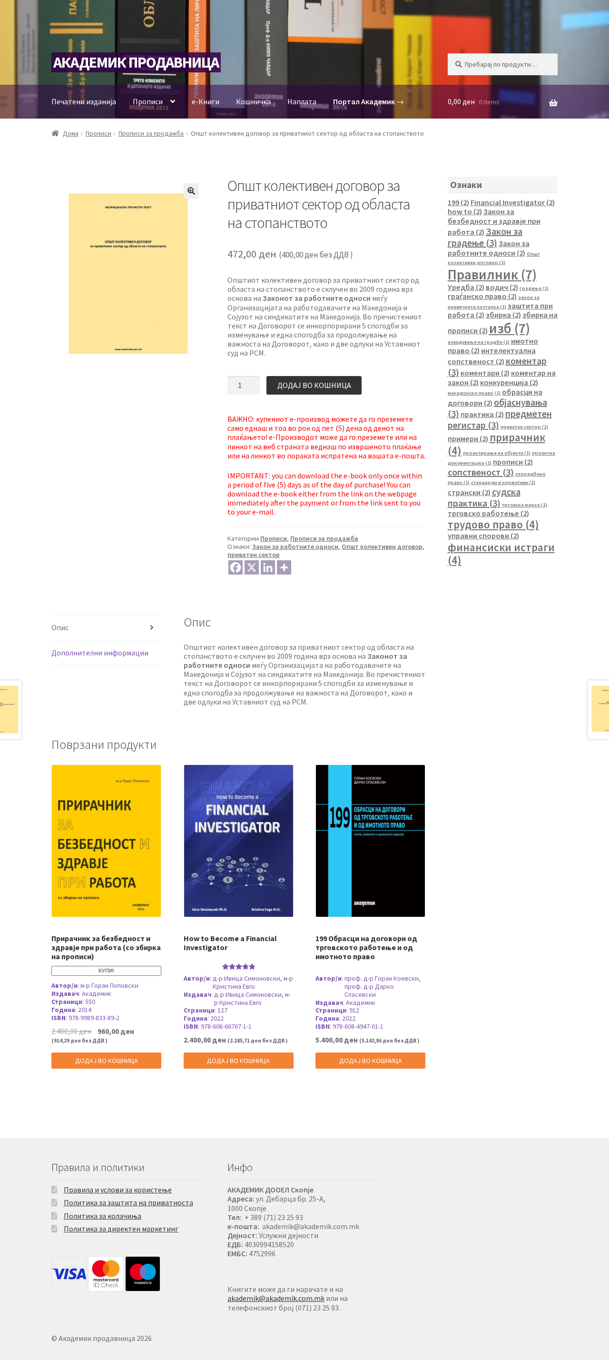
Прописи (148, 101)
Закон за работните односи (295, 546)
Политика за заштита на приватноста (128, 1202)
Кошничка (253, 101)
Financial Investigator (513, 202)
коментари (485, 372)
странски (469, 492)
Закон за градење (485, 236)
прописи (513, 462)
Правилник (492, 274)
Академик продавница (136, 62)
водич (502, 287)
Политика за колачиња (102, 1216)
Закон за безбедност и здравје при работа (494, 222)
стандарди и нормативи (503, 482)
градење (534, 288)
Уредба (466, 287)
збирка (503, 314)
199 (458, 202)
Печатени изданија (83, 101)
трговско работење (488, 513)
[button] (191, 191)
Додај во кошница (314, 385)
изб (509, 328)
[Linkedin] (268, 567)
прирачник (496, 443)
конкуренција (509, 382)
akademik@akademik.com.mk (275, 1298)
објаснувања (497, 407)
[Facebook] (235, 567)
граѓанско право (482, 296)
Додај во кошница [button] (106, 1060)
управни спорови (483, 535)
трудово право (493, 524)
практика (482, 414)
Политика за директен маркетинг (121, 1228)
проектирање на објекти (496, 453)
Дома (71, 133)
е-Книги (205, 101)
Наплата (301, 101)
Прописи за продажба (151, 133)
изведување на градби (479, 342)
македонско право (474, 393)
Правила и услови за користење (118, 1189)
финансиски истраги (501, 553)
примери (468, 438)
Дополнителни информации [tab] (99, 652)
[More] (284, 567)
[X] (252, 567)
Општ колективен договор (382, 546)
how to (465, 211)
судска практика (484, 497)
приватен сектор (253, 554)
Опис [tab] (60, 627)
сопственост (481, 472)
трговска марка (524, 505)
